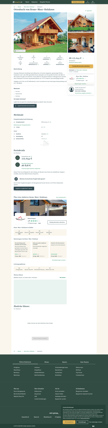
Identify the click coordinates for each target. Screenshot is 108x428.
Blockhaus (16, 372)
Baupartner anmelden (82, 391)
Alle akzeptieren (69, 422)
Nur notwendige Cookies (95, 422)
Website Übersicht (19, 396)
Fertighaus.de (58, 417)
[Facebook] (93, 426)
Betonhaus (17, 375)
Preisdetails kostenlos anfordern (81, 66)
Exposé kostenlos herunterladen (26, 105)
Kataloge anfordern (78, 2)
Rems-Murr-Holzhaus (29, 7)
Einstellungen (82, 422)
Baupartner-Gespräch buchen (84, 394)
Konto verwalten (59, 391)
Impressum (37, 394)
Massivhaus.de (48, 417)
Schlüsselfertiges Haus (61, 367)
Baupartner (35, 2)
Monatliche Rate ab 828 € (75, 62)
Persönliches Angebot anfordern (83, 93)
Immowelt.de (25, 417)
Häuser (27, 2)
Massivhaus (17, 370)
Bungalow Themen (45, 2)
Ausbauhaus (58, 372)
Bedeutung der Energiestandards (22, 125)
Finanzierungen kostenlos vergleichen (31, 168)
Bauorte (64, 362)
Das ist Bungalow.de (19, 391)
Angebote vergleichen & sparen (24, 188)
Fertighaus (17, 367)
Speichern (89, 10)
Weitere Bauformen (25, 362)
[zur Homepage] (15, 6)
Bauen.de (36, 417)
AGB (35, 396)
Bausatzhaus (58, 370)
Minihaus (78, 370)
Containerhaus (80, 375)
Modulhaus (58, 375)
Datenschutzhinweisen (85, 418)
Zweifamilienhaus (39, 372)
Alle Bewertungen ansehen (58, 260)
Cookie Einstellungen (40, 399)
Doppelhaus (37, 370)
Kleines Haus (79, 367)
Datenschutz (38, 391)
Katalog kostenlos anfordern (57, 222)
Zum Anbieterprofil (60, 197)
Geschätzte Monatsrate (27, 163)
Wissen (46, 362)
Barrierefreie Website (20, 394)
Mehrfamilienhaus (39, 375)
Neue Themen (84, 362)
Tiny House (79, 372)
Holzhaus (37, 367)
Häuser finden (59, 394)
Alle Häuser (62, 277)
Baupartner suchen (60, 399)
